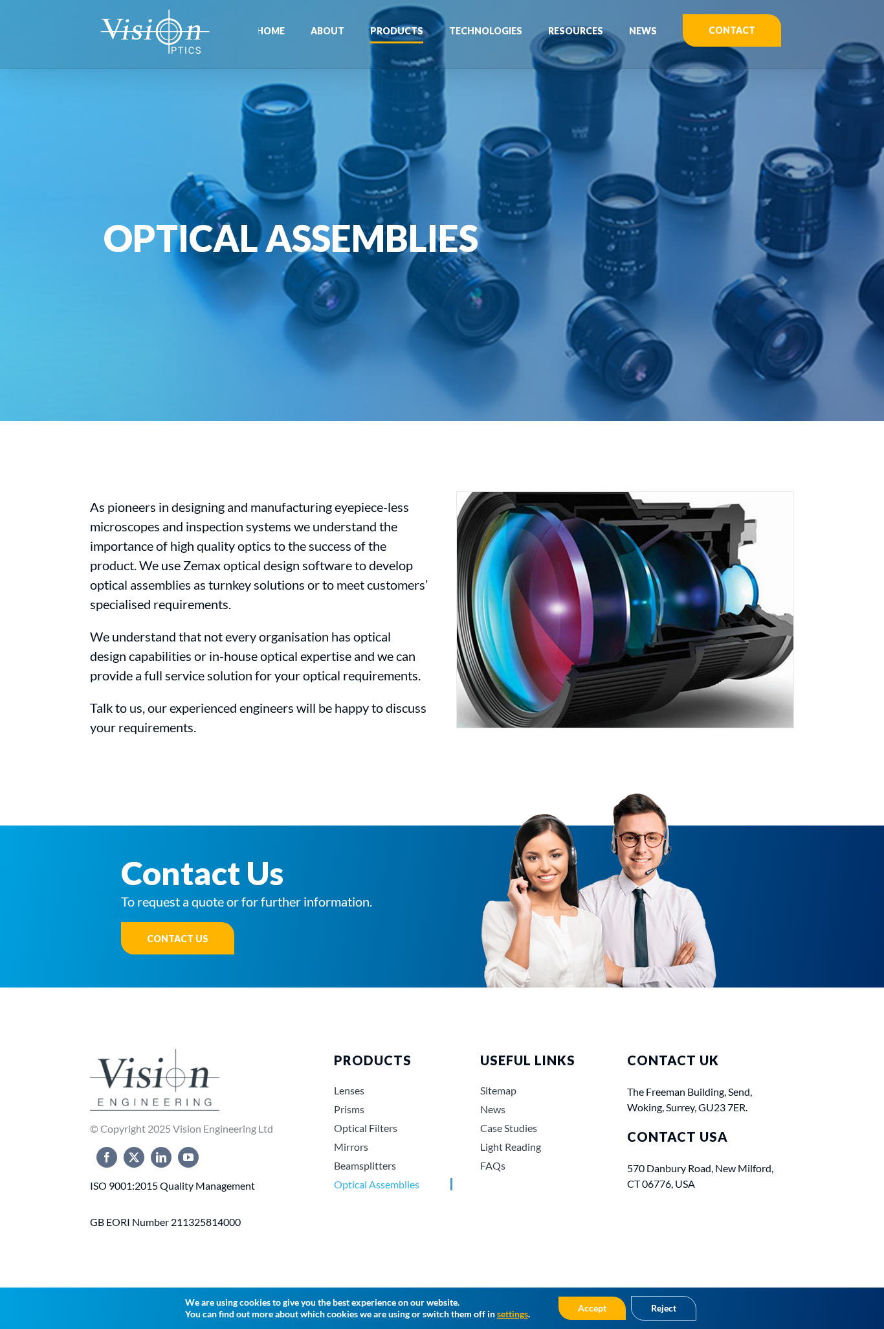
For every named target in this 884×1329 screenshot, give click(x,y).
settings (512, 1313)
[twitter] (134, 1157)
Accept (592, 1307)
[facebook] (106, 1157)
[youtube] (188, 1157)
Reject (663, 1307)
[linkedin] (161, 1157)
